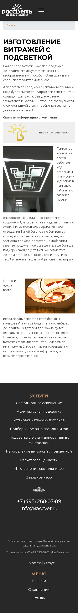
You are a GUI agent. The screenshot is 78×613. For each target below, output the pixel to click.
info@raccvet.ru (39, 508)
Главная (11, 25)
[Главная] (17, 10)
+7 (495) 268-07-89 (39, 501)
